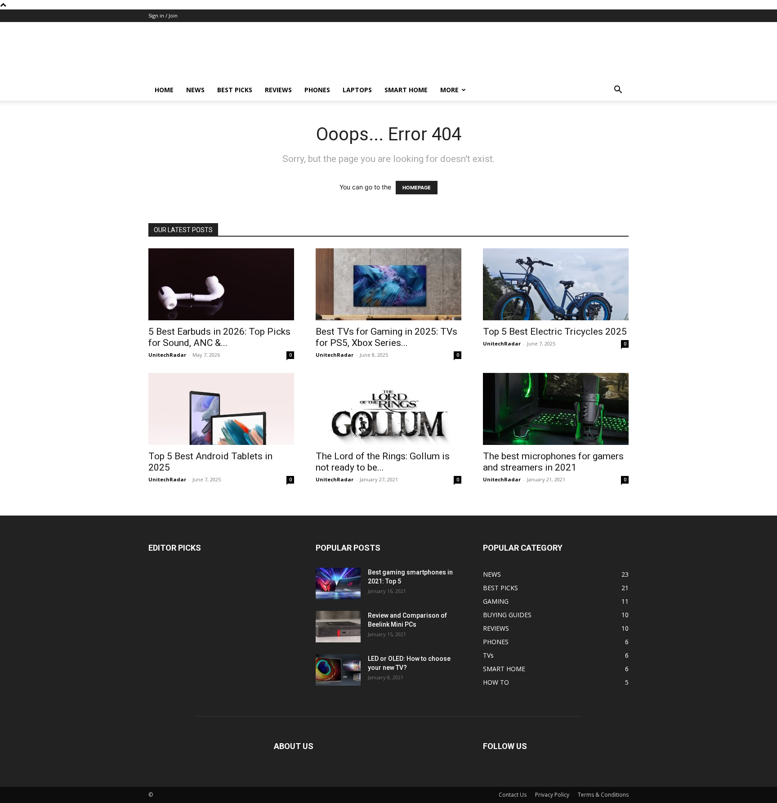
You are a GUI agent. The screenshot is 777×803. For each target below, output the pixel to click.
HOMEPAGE (416, 187)
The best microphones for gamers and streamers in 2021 (553, 462)
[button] (618, 90)
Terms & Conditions (603, 795)
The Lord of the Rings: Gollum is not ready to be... (383, 462)
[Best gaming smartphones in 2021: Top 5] (338, 583)
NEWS (195, 89)
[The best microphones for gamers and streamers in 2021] (556, 409)
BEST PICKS (234, 89)
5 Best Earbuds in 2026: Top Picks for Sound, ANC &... (219, 337)
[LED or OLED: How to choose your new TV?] (338, 670)
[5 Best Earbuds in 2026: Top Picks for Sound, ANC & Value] (221, 284)
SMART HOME (406, 89)
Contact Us (513, 795)
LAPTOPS (357, 89)
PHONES (317, 89)
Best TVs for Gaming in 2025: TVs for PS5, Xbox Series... (386, 337)
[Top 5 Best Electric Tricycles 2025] (556, 284)
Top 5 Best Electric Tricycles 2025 (555, 331)
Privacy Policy (552, 795)
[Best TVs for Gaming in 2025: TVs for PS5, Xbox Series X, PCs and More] (388, 284)
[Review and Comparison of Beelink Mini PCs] (338, 626)
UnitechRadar (167, 354)
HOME (164, 89)
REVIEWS (278, 89)
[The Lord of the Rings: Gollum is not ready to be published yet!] (388, 409)
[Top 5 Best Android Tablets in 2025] (221, 409)
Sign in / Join (163, 15)
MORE (449, 89)
